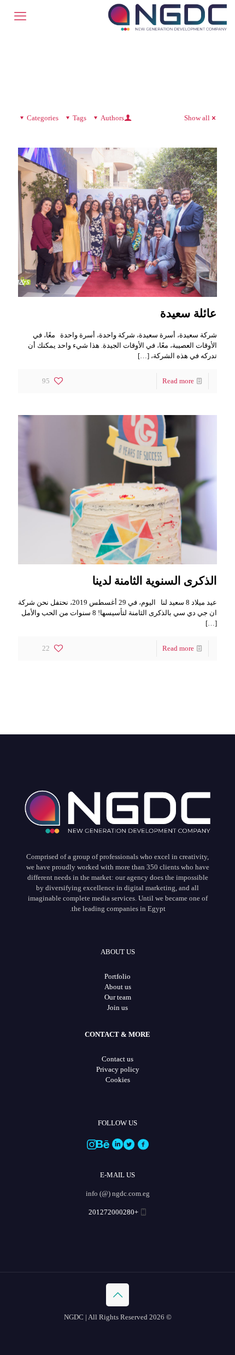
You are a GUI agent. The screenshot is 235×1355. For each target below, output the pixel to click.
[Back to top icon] (117, 1294)
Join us (117, 1007)
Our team (117, 997)
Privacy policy (117, 1069)
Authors (112, 118)
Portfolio (117, 976)
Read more (178, 381)
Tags (79, 118)
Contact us (117, 1059)
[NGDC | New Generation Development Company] (167, 16)
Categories (42, 118)
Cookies (117, 1080)
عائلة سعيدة (188, 313)
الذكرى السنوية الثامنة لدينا (154, 580)
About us (117, 987)
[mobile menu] (20, 16)
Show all (197, 118)
